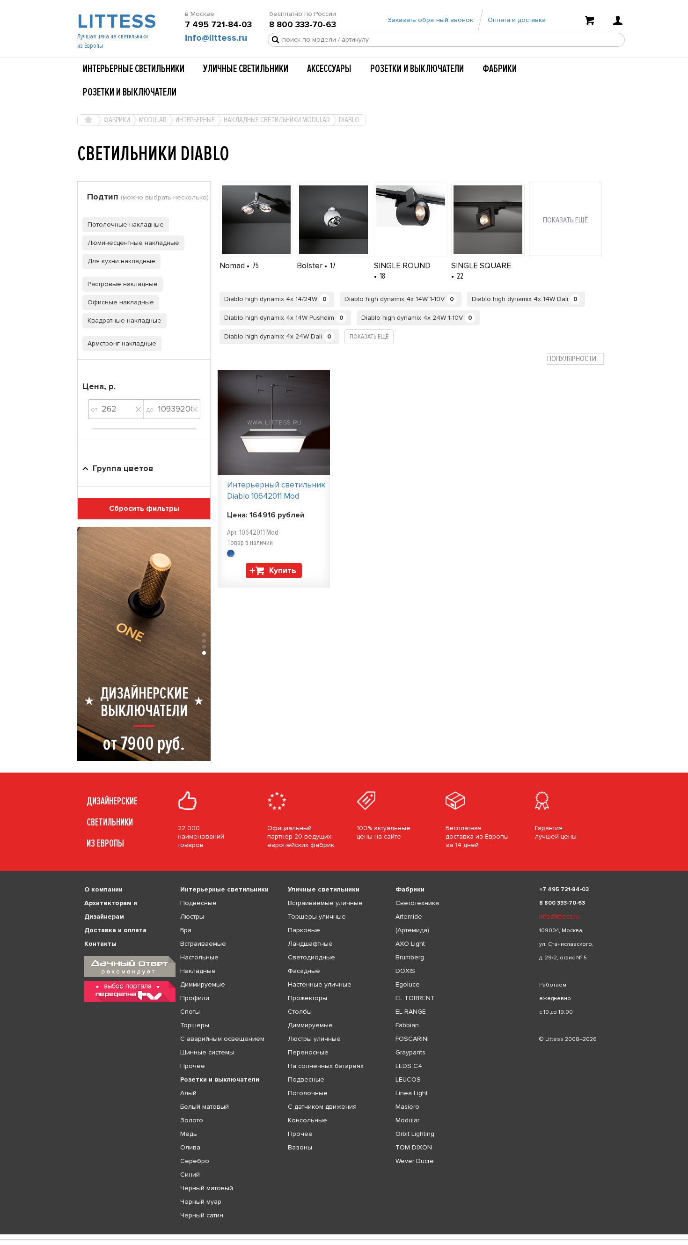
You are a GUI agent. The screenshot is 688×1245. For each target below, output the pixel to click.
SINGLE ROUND (402, 266)
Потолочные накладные (126, 224)
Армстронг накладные (122, 343)
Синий (190, 1175)
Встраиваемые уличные (325, 903)
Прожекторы (307, 998)
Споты (190, 1012)
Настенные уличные (319, 984)
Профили (194, 998)
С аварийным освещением (222, 1039)
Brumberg (409, 957)
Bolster (310, 266)
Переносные (308, 1052)
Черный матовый (206, 1188)
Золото (191, 1120)
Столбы (300, 1012)
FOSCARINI (412, 1039)
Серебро (194, 1161)
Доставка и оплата (115, 930)
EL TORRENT (415, 998)
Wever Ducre (414, 1161)
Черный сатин (201, 1215)
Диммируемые (202, 984)
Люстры (192, 917)
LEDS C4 (408, 1066)
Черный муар (200, 1202)
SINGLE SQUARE (481, 266)
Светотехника (417, 903)
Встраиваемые (203, 944)
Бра (185, 930)
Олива (190, 1147)
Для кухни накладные (121, 261)
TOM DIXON (413, 1147)
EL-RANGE (410, 1012)
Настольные (199, 957)
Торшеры (194, 1025)
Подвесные (198, 903)
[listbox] (344, 1234)
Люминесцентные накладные (133, 243)
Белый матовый (204, 1107)
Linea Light (411, 1093)
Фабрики (500, 68)
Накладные (198, 971)
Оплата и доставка (517, 20)
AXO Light (410, 944)
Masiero (407, 1107)
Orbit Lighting (414, 1134)
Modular (407, 1120)
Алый (188, 1093)
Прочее (192, 1066)
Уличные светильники (245, 68)
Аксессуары (329, 68)
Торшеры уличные (317, 917)
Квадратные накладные (124, 320)
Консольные (307, 1120)
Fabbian (407, 1025)
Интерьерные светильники (133, 68)
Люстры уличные (314, 1039)
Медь (188, 1134)
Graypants (410, 1052)
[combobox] (575, 359)
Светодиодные (311, 957)
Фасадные (304, 971)
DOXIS (405, 971)
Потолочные (308, 1093)
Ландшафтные (310, 944)
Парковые (304, 930)
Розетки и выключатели (417, 68)
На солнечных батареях (326, 1066)
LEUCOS (408, 1079)
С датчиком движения (322, 1107)
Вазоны (300, 1147)
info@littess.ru (216, 38)
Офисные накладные (121, 302)
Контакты (100, 944)
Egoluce (407, 984)
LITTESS (115, 21)
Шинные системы (207, 1052)
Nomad (233, 266)
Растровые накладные (123, 284)
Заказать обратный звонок (430, 20)
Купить (282, 570)
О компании (103, 889)
